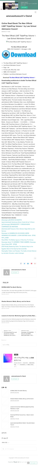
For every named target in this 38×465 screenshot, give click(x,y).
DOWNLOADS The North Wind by (11, 287)
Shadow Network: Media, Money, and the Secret (16, 301)
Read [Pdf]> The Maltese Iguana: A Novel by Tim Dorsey (17, 240)
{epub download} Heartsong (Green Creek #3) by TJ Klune (18, 222)
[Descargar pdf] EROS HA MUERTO (12, 220)
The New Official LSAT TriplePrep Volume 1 (22, 77)
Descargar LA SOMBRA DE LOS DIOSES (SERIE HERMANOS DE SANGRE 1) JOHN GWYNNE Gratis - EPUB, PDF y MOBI (19, 235)
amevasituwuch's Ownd (19, 16)
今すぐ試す (24, 7)
